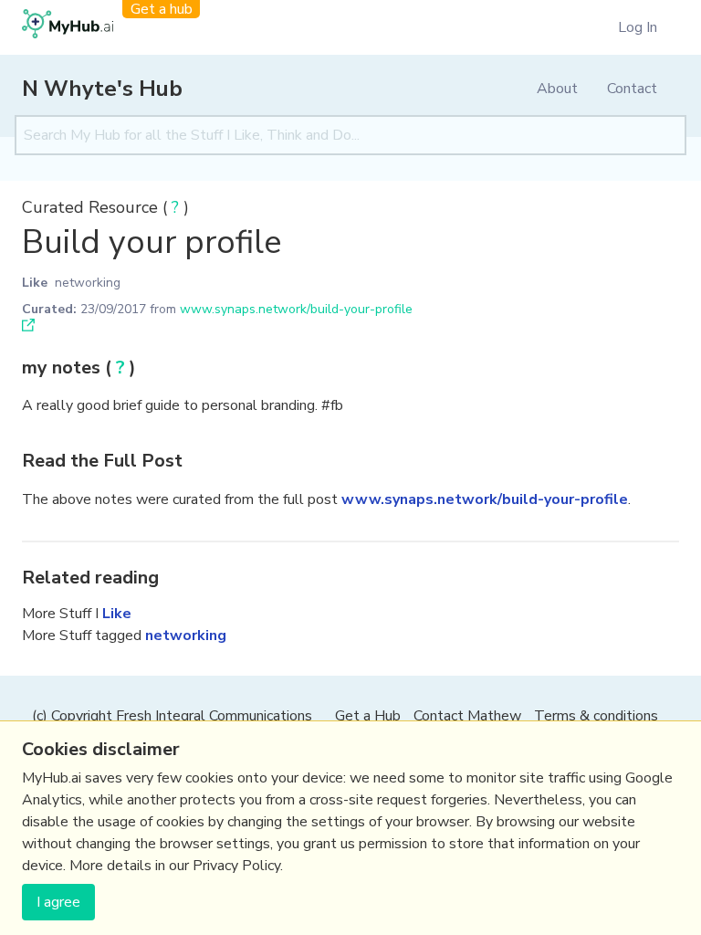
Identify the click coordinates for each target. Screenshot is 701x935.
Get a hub (162, 9)
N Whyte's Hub (102, 88)
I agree (58, 902)
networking (87, 282)
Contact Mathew (467, 716)
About (557, 89)
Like (34, 282)
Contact (632, 89)
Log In (637, 27)
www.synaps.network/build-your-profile (296, 309)
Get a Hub (368, 716)
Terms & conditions (596, 716)
